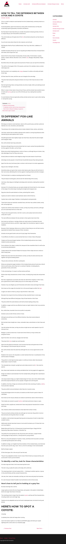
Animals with (27, 4)
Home (20, 4)
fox (23, 37)
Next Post (40, 528)
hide (9, 103)
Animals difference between (39, 4)
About (1, 538)
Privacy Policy (12, 538)
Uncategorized (56, 42)
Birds (62, 4)
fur (35, 365)
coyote (26, 495)
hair (10, 341)
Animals (3, 18)
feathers (20, 401)
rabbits (43, 384)
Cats (54, 35)
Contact (6, 538)
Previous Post (7, 528)
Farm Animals (56, 38)
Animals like (56, 26)
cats (27, 57)
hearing (9, 92)
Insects (54, 40)
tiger (40, 288)
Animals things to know (53, 4)
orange (21, 71)
